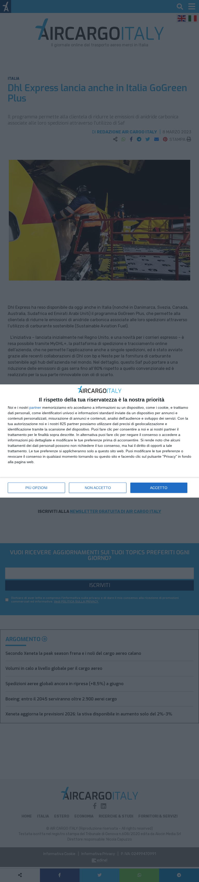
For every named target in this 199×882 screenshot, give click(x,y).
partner (35, 407)
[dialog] (99, 441)
